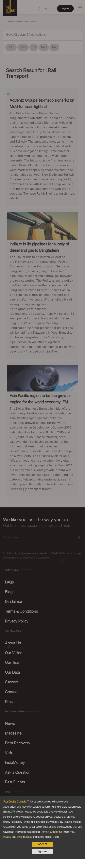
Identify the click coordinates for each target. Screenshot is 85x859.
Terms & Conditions (51, 832)
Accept (42, 844)
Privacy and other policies (17, 837)
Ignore (42, 851)
